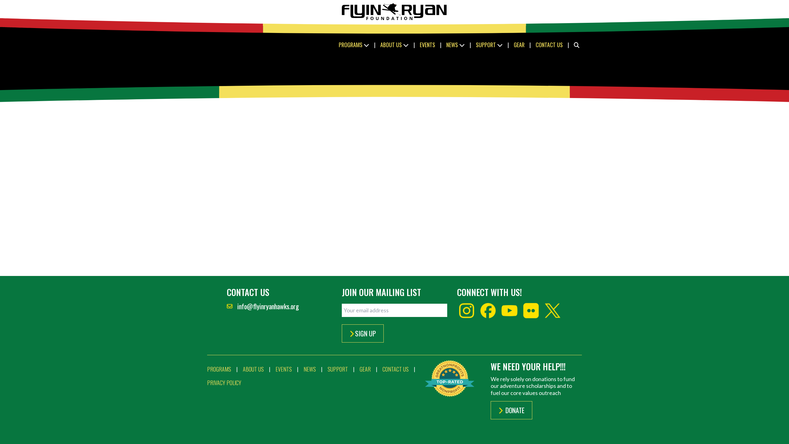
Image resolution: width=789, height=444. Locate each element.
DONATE (514, 410)
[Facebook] (488, 310)
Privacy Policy (224, 383)
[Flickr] (531, 310)
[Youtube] (509, 310)
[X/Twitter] (552, 310)
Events (427, 45)
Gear (519, 45)
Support (486, 45)
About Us (391, 45)
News (452, 45)
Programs (351, 45)
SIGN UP (365, 333)
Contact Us (549, 45)
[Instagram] (466, 310)
